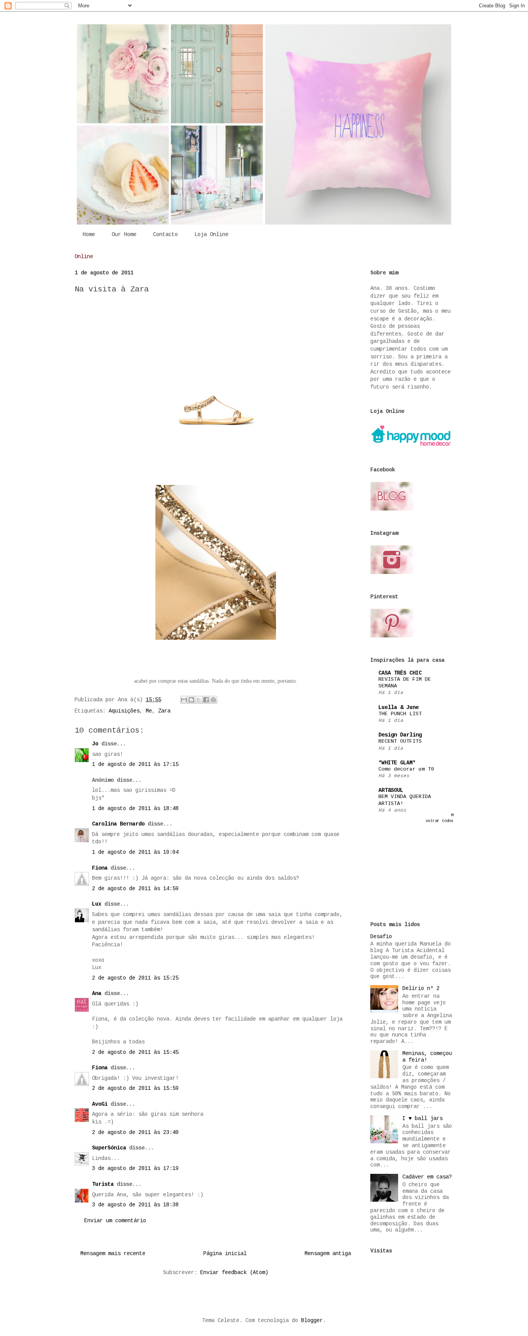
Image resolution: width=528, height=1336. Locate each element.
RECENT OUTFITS (400, 741)
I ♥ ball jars (422, 1118)
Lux (96, 904)
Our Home (124, 234)
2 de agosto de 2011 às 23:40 (135, 1132)
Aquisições (124, 711)
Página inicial (225, 1253)
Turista (103, 1184)
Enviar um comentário (115, 1221)
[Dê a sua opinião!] (191, 700)
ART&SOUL (390, 790)
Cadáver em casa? (427, 1177)
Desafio (381, 936)
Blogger (312, 1320)
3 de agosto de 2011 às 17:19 (135, 1168)
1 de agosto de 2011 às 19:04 (135, 852)
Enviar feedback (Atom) (234, 1272)
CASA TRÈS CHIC (400, 673)
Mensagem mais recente (112, 1253)
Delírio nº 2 (420, 988)
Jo (95, 744)
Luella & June (398, 707)
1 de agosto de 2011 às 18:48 (135, 808)
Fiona (99, 868)
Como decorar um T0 (406, 769)
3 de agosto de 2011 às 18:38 (135, 1205)
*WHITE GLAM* (397, 763)
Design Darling (400, 735)
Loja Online (211, 234)
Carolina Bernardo (118, 824)
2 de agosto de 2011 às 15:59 (135, 1088)
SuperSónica (109, 1148)
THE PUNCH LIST (400, 714)
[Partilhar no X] (199, 700)
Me (149, 711)
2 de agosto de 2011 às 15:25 (135, 978)
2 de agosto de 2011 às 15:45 (135, 1052)
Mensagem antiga (328, 1253)
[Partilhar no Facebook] (206, 700)
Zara (164, 711)
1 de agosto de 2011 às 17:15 (135, 764)
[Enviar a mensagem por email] (184, 700)
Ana (96, 993)
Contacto (165, 234)
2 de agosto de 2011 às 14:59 (135, 889)
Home (89, 234)
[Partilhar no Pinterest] (213, 700)
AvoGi (99, 1104)
